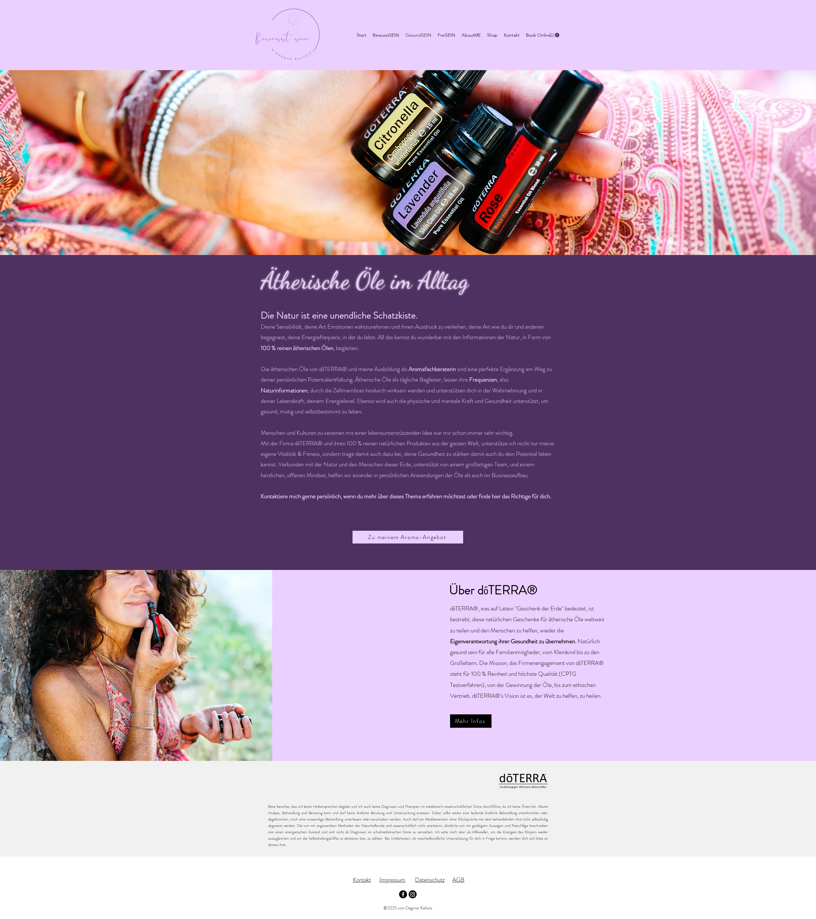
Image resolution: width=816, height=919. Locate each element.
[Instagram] (413, 894)
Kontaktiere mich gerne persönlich (301, 496)
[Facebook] (403, 894)
